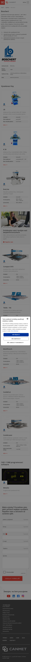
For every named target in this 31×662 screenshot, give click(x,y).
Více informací (14, 331)
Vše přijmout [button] (16, 334)
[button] (15, 342)
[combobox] (27, 319)
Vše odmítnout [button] (16, 338)
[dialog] (15, 331)
